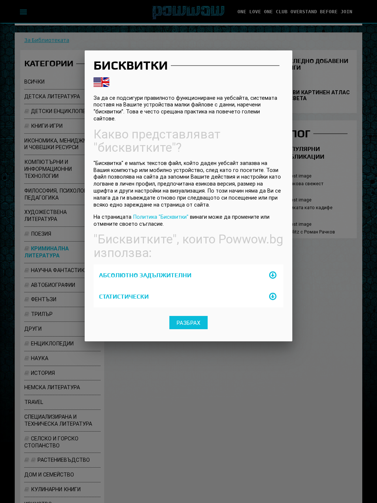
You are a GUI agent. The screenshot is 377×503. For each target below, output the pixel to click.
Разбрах (189, 322)
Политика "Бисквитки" (160, 216)
